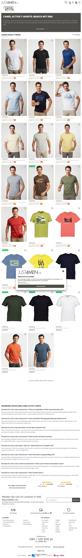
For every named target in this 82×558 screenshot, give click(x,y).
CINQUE (57, 528)
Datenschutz (6, 524)
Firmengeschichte (7, 526)
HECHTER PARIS (72, 520)
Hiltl (70, 524)
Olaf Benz (58, 520)
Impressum (25, 520)
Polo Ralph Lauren (73, 528)
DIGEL (43, 530)
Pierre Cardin (72, 522)
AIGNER (57, 526)
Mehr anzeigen (40, 29)
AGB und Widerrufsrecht (8, 522)
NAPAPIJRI (58, 531)
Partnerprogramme (27, 524)
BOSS (43, 524)
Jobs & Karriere (26, 522)
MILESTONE (44, 526)
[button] (66, 2)
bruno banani (45, 522)
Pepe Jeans (58, 524)
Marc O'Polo (44, 528)
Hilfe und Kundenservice (8, 520)
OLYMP (57, 522)
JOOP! (70, 526)
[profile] (73, 2)
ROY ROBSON (45, 520)
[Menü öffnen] (79, 2)
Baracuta (71, 530)
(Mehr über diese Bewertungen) (17, 487)
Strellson (57, 530)
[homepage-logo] (9, 2)
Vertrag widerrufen (58, 547)
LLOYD (43, 531)
